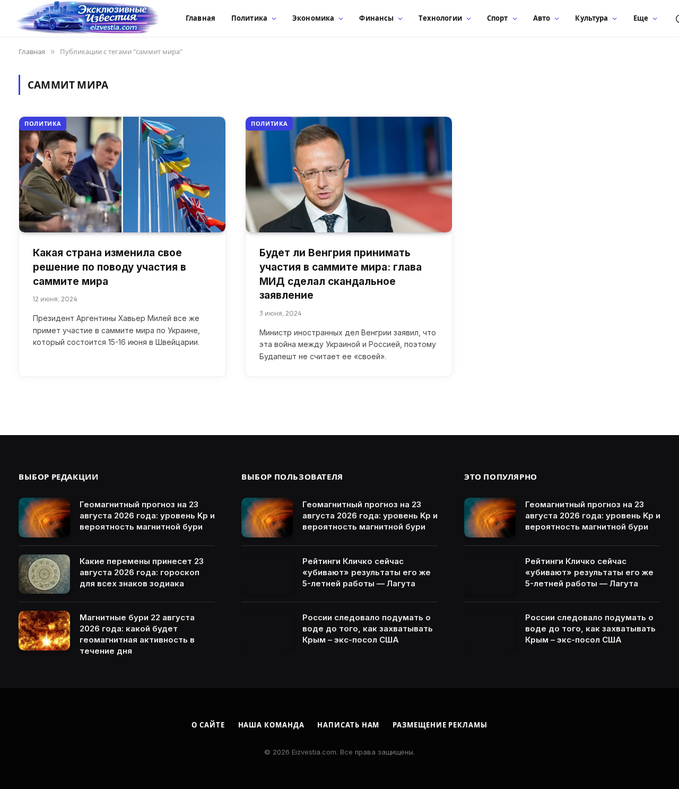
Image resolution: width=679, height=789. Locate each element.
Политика (249, 18)
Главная (200, 18)
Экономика (313, 18)
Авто (542, 18)
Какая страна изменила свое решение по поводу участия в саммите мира (109, 267)
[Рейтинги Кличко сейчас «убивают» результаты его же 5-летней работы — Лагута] (267, 574)
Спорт (497, 18)
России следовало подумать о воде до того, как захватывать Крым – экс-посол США (367, 628)
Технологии (440, 18)
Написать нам (348, 725)
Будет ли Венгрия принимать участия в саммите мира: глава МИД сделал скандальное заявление (340, 274)
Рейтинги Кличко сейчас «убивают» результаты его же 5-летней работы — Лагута (366, 572)
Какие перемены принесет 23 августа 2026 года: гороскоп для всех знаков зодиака (142, 572)
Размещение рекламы (440, 725)
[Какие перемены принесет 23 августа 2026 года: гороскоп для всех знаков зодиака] (44, 574)
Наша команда (271, 725)
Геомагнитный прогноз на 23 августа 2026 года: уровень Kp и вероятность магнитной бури (147, 515)
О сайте (207, 725)
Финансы (376, 18)
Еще (640, 18)
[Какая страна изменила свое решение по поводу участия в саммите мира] (122, 175)
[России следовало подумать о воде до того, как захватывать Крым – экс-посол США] (267, 631)
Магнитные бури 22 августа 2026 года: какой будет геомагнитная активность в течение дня (137, 634)
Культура (591, 18)
